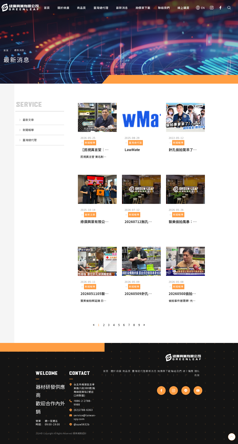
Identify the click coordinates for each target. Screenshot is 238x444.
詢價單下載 (143, 8)
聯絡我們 (164, 8)
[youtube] (198, 390)
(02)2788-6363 (83, 410)
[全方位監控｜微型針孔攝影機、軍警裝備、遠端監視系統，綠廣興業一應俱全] (20, 8)
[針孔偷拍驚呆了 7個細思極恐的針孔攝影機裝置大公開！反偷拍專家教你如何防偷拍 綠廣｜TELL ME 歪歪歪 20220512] (185, 133)
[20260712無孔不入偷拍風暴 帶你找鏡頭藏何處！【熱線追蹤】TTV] (141, 205)
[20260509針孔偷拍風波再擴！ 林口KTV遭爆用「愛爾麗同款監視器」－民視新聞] (141, 277)
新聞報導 (28, 130)
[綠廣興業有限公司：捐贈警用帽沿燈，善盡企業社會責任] (97, 205)
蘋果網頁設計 (79, 433)
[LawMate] (141, 133)
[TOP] (231, 437)
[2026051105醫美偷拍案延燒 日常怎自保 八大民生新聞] (97, 277)
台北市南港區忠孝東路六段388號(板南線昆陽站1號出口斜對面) (84, 390)
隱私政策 (197, 373)
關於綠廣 (63, 8)
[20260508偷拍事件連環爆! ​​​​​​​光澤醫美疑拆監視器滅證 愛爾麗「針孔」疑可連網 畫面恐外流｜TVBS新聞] (185, 277)
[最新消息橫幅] (119, 42)
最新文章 (28, 120)
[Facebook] (220, 8)
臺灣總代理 (101, 8)
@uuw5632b (82, 424)
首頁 (47, 8)
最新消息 (122, 8)
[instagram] (173, 390)
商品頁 (81, 8)
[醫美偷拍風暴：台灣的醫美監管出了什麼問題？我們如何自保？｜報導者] (185, 205)
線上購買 (183, 8)
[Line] (211, 8)
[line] (185, 390)
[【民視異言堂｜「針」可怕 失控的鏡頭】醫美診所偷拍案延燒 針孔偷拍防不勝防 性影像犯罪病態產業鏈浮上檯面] (97, 133)
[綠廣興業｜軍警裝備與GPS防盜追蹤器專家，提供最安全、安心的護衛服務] (183, 357)
